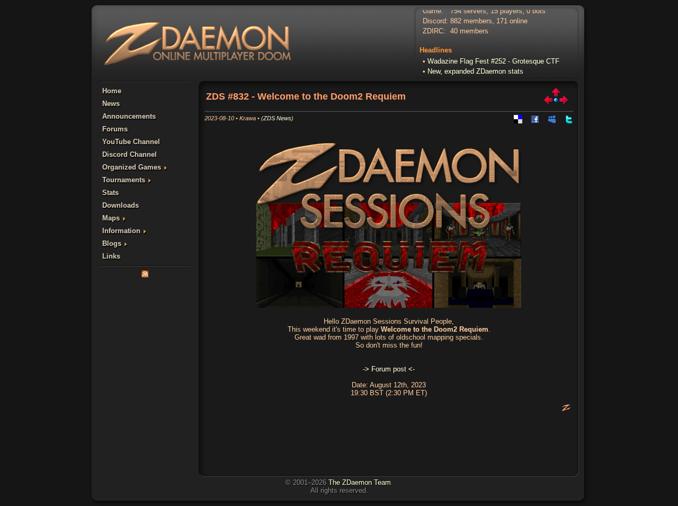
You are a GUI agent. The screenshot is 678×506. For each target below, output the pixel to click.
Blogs (111, 243)
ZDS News (277, 118)
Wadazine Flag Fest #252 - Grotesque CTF (493, 59)
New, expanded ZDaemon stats (475, 69)
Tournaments (123, 180)
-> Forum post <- (389, 369)
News (111, 104)
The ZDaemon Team (359, 482)
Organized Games (131, 167)
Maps (111, 218)
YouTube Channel (131, 142)
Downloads (120, 205)
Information (121, 231)
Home (111, 91)
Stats (110, 193)
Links (111, 256)
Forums (115, 129)
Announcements (129, 116)
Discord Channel (129, 154)
